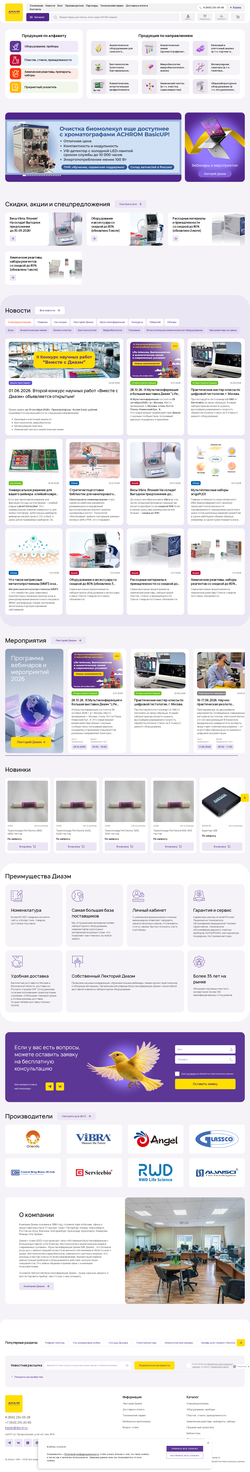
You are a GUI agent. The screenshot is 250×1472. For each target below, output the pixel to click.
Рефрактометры (55, 1342)
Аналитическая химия (33, 330)
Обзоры (171, 322)
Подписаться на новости (154, 1365)
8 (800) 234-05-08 (17, 1417)
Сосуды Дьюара (118, 1342)
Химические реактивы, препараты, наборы (211, 1421)
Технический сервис (112, 6)
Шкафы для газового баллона (219, 1342)
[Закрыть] (208, 1443)
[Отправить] (55, 17)
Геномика (134, 330)
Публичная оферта (210, 1457)
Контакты (35, 9)
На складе (60, 322)
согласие (191, 1073)
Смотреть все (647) (74, 1116)
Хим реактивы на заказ (223, 330)
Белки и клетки (62, 330)
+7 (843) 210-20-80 (18, 1422)
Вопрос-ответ (131, 1427)
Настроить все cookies (184, 1456)
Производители (74, 6)
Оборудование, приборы (201, 1409)
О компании (36, 6)
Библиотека (193, 1433)
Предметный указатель (200, 1427)
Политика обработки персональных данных (222, 1461)
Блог (60, 6)
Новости (50, 6)
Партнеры (92, 6)
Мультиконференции (112, 322)
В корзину (25, 846)
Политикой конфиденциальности (81, 1454)
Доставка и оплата (137, 6)
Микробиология (112, 330)
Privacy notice (241, 1366)
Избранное (205, 19)
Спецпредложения (19, 322)
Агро (11, 330)
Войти (188, 19)
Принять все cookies (185, 1449)
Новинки (43, 322)
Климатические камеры (179, 1342)
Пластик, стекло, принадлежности (206, 1415)
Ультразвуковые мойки (86, 1342)
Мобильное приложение (136, 1421)
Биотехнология (87, 330)
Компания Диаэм (34, 1286)
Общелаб (155, 322)
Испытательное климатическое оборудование (175, 330)
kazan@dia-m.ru (16, 1428)
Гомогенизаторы (146, 1342)
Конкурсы (137, 322)
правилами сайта (220, 1366)
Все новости (47, 310)
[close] (248, 1366)
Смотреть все (128, 204)
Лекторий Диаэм (83, 322)
